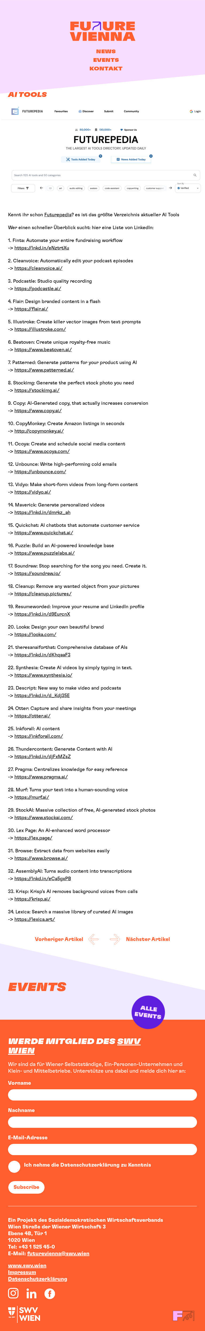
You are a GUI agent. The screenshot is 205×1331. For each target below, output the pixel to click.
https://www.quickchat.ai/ (43, 533)
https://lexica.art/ (34, 919)
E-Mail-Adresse (28, 1137)
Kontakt (106, 68)
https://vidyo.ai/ (32, 492)
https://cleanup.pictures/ (43, 594)
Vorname (19, 1083)
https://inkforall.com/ (38, 736)
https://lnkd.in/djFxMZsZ (42, 756)
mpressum (23, 1272)
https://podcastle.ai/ (37, 288)
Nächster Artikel (148, 939)
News (106, 51)
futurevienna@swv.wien (58, 1253)
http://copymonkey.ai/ (39, 431)
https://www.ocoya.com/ (42, 451)
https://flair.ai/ (31, 309)
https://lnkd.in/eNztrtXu (41, 248)
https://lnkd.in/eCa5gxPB (42, 878)
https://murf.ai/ (31, 797)
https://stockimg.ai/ (37, 390)
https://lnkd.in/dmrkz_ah (42, 512)
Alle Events (146, 1013)
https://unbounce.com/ (40, 472)
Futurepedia (58, 215)
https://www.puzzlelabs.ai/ (44, 553)
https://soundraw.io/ (37, 573)
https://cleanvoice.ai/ (38, 268)
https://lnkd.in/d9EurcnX (42, 614)
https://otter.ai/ (32, 716)
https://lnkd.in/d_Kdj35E (42, 695)
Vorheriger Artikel (59, 939)
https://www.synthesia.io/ (43, 675)
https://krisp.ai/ (32, 899)
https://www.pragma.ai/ (41, 777)
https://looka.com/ (35, 634)
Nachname (21, 1110)
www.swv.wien (27, 1265)
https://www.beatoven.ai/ (43, 349)
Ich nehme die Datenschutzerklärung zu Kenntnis (87, 1165)
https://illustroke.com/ (40, 329)
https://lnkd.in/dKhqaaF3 (42, 655)
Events (106, 60)
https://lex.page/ (33, 838)
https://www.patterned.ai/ (44, 370)
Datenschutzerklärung (37, 1279)
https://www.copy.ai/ (38, 411)
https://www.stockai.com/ (43, 817)
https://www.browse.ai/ (41, 858)
